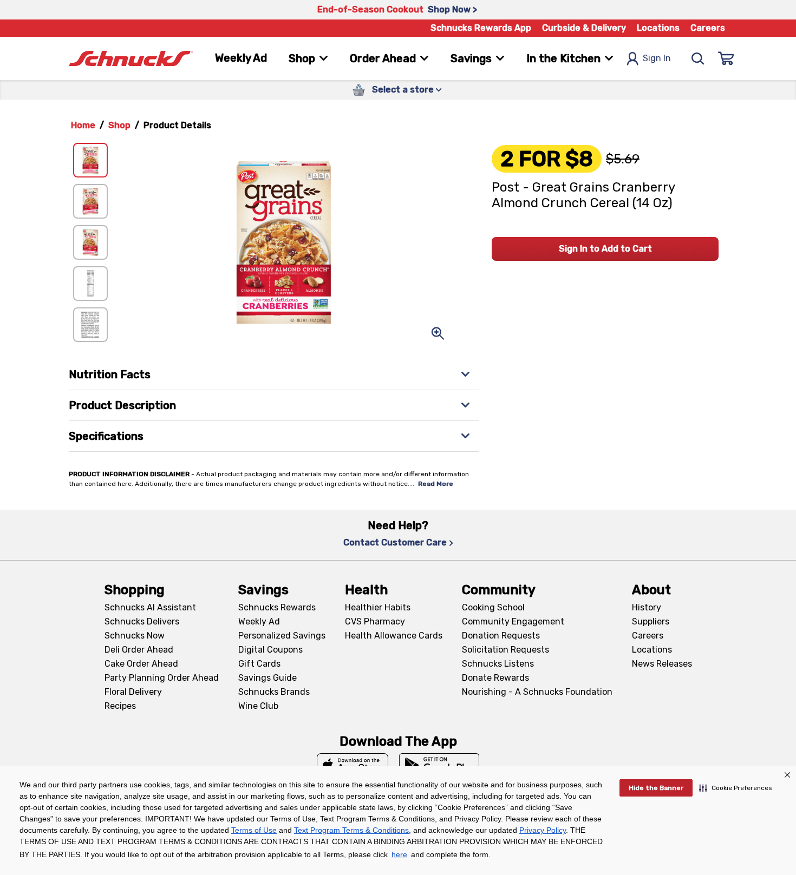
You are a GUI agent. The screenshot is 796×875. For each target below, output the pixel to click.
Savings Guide (267, 678)
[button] (735, 788)
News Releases (662, 664)
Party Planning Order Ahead (162, 678)
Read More (435, 484)
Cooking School (493, 607)
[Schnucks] (131, 59)
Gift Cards (259, 664)
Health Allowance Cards (393, 635)
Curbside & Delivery (584, 28)
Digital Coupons (270, 649)
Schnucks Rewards (277, 607)
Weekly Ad (241, 57)
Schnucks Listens (498, 664)
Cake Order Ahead (141, 664)
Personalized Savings (281, 635)
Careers (707, 28)
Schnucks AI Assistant (150, 607)
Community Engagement (513, 621)
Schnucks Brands (274, 692)
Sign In (657, 58)
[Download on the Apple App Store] (352, 765)
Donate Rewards (495, 678)
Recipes (120, 706)
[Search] (698, 58)
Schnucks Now (135, 635)
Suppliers (650, 621)
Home (83, 125)
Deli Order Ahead (139, 649)
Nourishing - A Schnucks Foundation (537, 692)
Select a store (403, 89)
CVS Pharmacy (375, 621)
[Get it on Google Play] (439, 765)
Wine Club (258, 706)
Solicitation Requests (505, 649)
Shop (119, 125)
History (646, 607)
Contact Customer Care (395, 542)
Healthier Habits (377, 607)
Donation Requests (501, 635)
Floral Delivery (133, 692)
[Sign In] (726, 58)
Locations (658, 28)
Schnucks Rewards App (480, 28)
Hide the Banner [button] (656, 788)
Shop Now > (452, 9)
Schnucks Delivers (142, 621)
